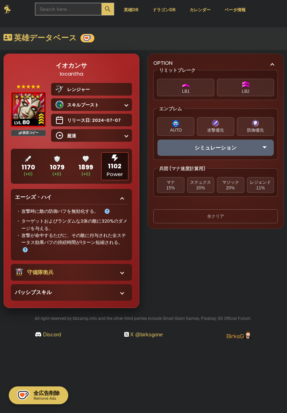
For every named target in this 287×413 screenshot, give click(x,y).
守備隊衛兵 (40, 272)
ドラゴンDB (164, 9)
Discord (52, 334)
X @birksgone (146, 334)
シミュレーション (216, 147)
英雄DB (131, 9)
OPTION (163, 62)
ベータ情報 (235, 9)
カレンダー (200, 9)
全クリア (215, 216)
